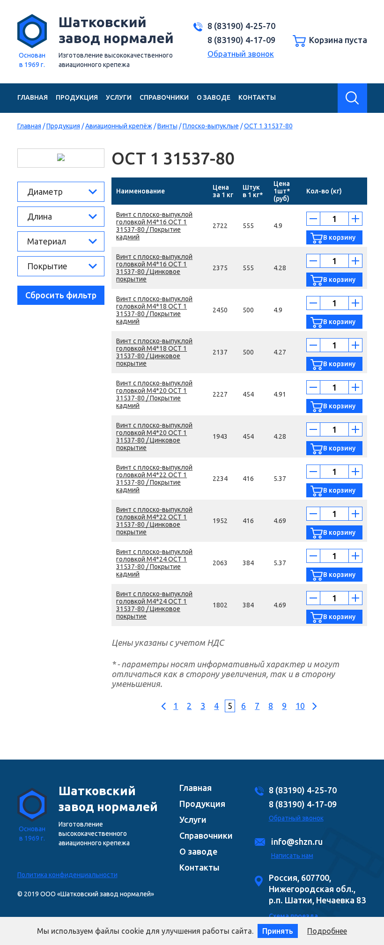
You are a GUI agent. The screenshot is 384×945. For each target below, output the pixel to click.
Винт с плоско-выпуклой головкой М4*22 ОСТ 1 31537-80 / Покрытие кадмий (154, 479)
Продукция (77, 97)
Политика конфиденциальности (67, 875)
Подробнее (327, 931)
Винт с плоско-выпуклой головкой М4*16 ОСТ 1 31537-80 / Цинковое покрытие (154, 268)
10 (300, 705)
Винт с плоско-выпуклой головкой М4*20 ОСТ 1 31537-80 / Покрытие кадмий (154, 394)
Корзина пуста (338, 39)
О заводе (213, 97)
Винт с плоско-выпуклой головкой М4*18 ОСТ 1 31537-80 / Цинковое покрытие (154, 352)
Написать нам (292, 855)
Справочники (164, 97)
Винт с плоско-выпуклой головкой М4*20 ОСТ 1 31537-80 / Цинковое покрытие (154, 436)
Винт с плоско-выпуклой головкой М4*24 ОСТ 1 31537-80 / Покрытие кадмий (154, 563)
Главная (32, 97)
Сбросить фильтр (60, 295)
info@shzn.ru (297, 841)
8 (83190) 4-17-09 (241, 39)
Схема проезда (293, 916)
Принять (277, 931)
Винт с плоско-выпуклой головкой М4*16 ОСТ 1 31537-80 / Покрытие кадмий (154, 226)
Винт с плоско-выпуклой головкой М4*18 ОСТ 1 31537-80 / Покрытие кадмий (154, 310)
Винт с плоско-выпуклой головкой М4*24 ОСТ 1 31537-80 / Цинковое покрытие (154, 605)
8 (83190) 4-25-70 (241, 25)
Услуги (119, 97)
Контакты (257, 97)
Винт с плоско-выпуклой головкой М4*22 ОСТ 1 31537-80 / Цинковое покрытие (154, 521)
